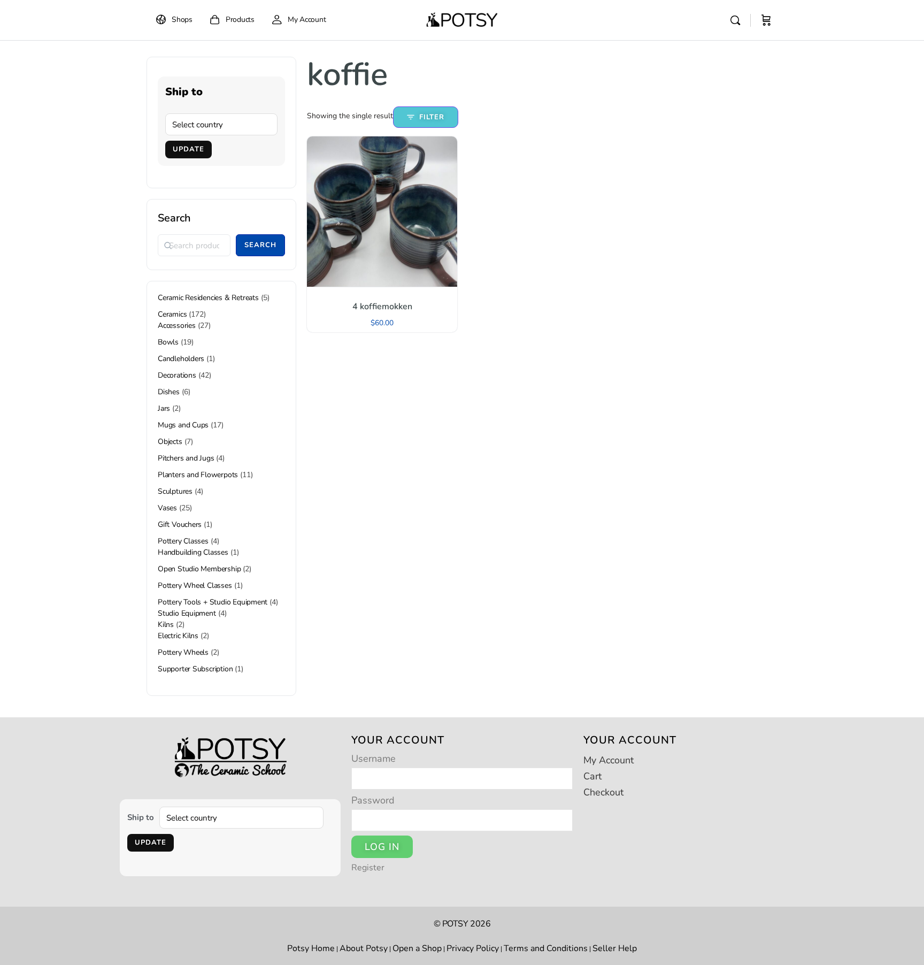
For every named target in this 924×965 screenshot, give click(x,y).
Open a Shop (417, 948)
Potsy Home (311, 948)
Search (174, 218)
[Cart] (766, 20)
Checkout (603, 792)
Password (373, 800)
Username (373, 758)
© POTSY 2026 (462, 924)
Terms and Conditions (546, 948)
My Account (608, 760)
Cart (592, 776)
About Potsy (364, 948)
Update (188, 149)
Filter (431, 117)
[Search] (735, 20)
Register (367, 868)
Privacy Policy (472, 948)
